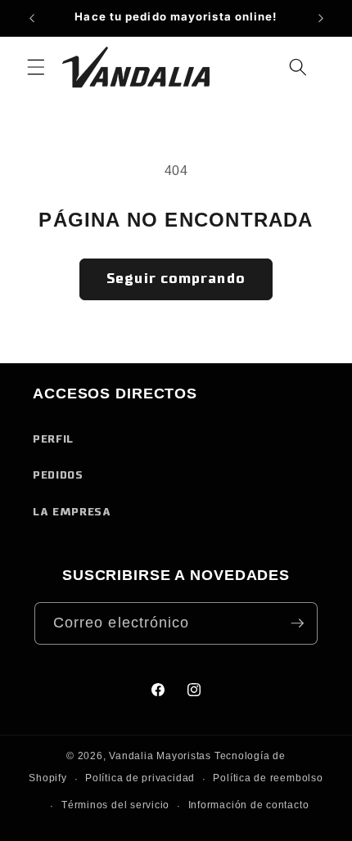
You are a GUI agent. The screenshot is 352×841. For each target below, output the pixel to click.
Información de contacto (248, 805)
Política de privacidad (140, 778)
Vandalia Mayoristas (160, 756)
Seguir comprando (176, 279)
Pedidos (58, 475)
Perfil (53, 439)
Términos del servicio (115, 805)
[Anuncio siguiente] (321, 18)
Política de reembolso (268, 778)
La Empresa (72, 512)
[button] (36, 67)
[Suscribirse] (297, 623)
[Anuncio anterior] (32, 18)
